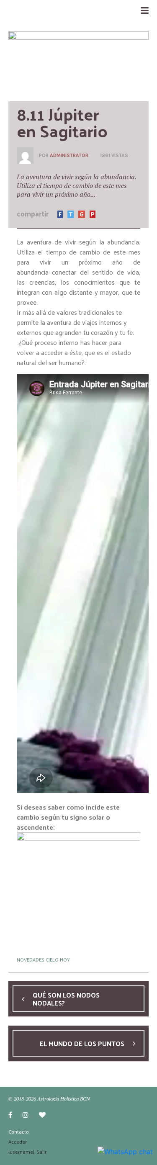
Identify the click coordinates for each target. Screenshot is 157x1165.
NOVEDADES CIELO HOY (43, 959)
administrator (69, 155)
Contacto (18, 1131)
